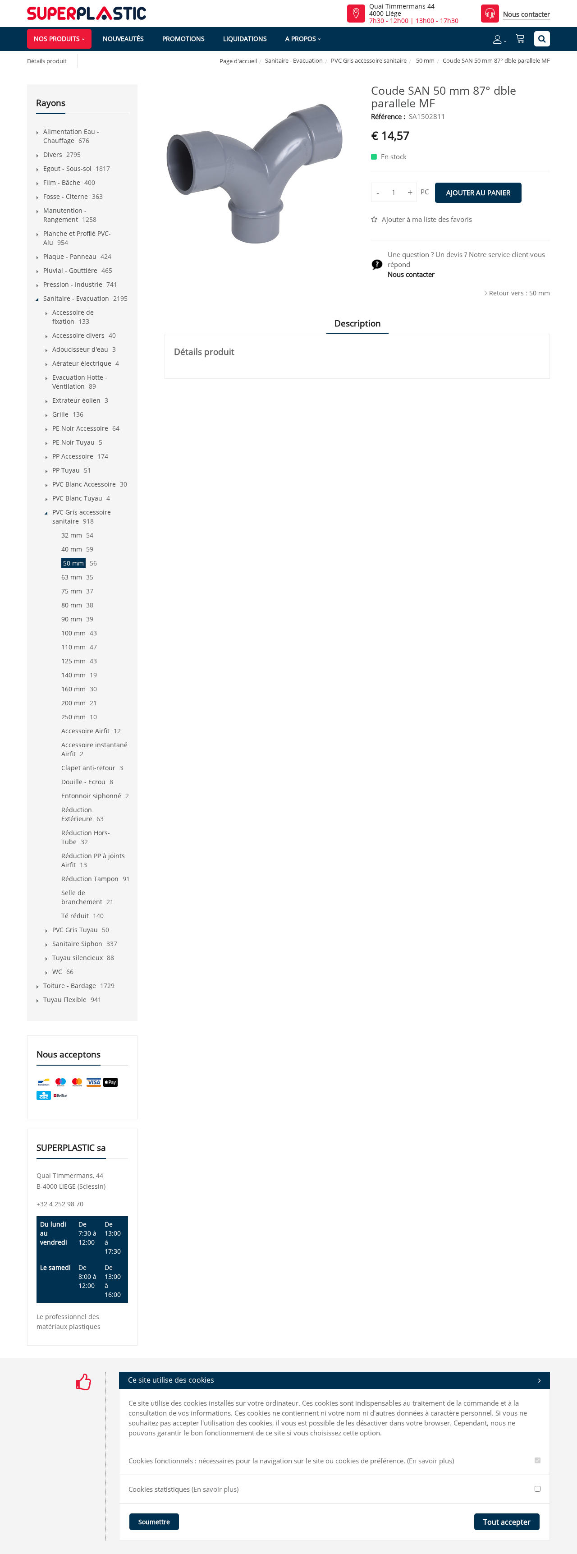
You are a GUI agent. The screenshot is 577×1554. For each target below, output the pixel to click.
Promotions (183, 38)
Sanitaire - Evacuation (294, 60)
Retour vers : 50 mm (519, 293)
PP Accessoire (72, 456)
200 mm (73, 703)
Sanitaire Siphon (77, 943)
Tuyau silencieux (77, 957)
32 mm (71, 535)
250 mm (73, 717)
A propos (300, 38)
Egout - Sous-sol (67, 168)
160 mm (73, 689)
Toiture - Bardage (69, 985)
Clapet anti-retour (88, 767)
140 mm (73, 675)
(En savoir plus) (430, 1460)
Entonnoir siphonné (91, 795)
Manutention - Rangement (65, 215)
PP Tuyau (66, 470)
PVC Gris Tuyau (75, 929)
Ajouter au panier (478, 192)
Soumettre (154, 1521)
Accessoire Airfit (85, 730)
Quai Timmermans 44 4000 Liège (402, 10)
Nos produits (57, 38)
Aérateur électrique (81, 363)
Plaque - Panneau (69, 256)
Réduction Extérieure (76, 814)
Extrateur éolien (76, 400)
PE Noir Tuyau (73, 442)
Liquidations (245, 38)
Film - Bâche (61, 182)
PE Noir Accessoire (80, 428)
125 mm (73, 661)
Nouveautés (123, 38)
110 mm (73, 647)
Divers (52, 154)
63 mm (71, 577)
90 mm (71, 619)
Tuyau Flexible (65, 999)
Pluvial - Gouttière (70, 270)
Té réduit (75, 915)
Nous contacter (526, 13)
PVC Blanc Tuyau (77, 498)
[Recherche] (542, 38)
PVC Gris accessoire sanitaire (369, 60)
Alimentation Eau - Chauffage (71, 136)
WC (57, 971)
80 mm (71, 605)
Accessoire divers (78, 335)
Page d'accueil (238, 61)
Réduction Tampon (90, 878)
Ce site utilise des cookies (171, 1380)
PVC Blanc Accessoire (84, 484)
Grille (60, 414)
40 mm (71, 549)
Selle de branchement (81, 897)
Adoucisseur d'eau (80, 349)
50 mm (425, 60)
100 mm (73, 633)
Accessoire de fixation (73, 317)
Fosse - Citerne (65, 196)
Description (357, 323)
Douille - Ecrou (83, 781)
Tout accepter (507, 1522)
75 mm (71, 591)
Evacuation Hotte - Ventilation (79, 382)
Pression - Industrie (72, 284)
